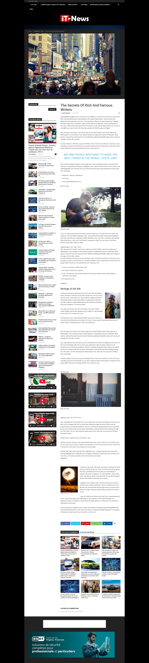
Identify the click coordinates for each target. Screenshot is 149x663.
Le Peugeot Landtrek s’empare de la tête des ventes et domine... (47, 226)
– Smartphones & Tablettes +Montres (52, 4)
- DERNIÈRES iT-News (39, 31)
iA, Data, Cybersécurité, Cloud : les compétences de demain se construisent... (47, 260)
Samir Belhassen (66, 113)
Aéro (31, 9)
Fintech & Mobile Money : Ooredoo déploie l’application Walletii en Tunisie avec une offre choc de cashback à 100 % (42, 148)
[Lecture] (31, 387)
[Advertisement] (74, 624)
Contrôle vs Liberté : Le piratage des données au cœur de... (47, 200)
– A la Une (33, 4)
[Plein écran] (54, 387)
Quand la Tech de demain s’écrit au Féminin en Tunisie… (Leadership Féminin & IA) (90, 596)
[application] (42, 381)
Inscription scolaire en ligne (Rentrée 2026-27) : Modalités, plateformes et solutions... (47, 182)
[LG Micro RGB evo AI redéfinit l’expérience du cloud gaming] (32, 348)
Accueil (30, 31)
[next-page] (64, 601)
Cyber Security (73, 4)
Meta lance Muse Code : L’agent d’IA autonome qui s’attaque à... (47, 286)
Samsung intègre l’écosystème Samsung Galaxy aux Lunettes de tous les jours (47, 329)
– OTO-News (84, 4)
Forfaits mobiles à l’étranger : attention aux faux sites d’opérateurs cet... (46, 251)
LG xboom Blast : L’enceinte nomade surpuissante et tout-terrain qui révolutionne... (47, 269)
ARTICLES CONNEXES (70, 532)
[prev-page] (62, 601)
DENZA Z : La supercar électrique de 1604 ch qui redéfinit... (45, 338)
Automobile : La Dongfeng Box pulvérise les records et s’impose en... (46, 191)
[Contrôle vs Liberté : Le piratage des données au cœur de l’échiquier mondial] (111, 564)
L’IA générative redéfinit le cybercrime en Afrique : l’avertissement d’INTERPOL (46, 304)
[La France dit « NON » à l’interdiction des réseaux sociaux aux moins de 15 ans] (32, 243)
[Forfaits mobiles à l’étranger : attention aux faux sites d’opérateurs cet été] (32, 252)
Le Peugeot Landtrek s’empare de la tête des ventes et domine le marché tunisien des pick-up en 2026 (111, 596)
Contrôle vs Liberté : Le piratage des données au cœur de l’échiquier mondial (111, 574)
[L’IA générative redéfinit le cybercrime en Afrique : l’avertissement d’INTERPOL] (32, 304)
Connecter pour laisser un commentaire (72, 611)
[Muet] (51, 387)
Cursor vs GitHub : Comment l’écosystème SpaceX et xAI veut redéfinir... (46, 208)
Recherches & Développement (100, 4)
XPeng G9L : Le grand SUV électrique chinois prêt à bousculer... (45, 295)
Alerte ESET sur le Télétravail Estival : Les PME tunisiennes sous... (46, 312)
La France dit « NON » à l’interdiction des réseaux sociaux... (45, 243)
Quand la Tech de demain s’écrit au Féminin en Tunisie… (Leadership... (46, 217)
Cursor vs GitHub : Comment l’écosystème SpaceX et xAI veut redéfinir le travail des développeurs (70, 596)
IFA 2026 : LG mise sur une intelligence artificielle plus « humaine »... (46, 278)
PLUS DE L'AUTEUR (87, 532)
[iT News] (74, 18)
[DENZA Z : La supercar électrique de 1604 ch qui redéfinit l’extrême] (32, 339)
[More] (115, 523)
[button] (118, 5)
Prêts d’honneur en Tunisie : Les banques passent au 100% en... (46, 173)
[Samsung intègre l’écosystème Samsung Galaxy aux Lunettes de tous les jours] (32, 330)
